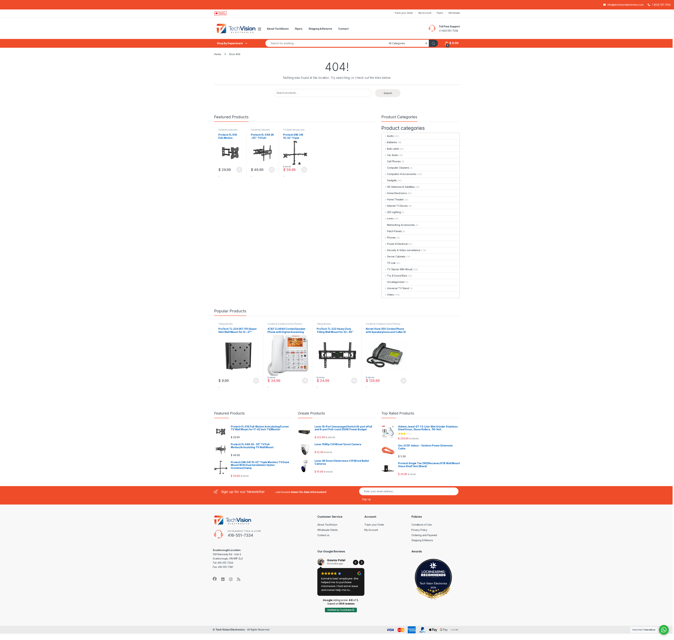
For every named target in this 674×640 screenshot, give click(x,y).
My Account (424, 12)
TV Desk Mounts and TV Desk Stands (293, 130)
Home (217, 54)
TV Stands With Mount (399, 269)
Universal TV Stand (398, 288)
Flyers (440, 12)
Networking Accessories (401, 224)
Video (390, 294)
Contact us (323, 535)
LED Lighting (394, 212)
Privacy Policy (419, 529)
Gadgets (392, 180)
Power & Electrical (397, 243)
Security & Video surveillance (403, 250)
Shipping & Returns (320, 28)
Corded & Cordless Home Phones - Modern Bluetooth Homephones (285, 325)
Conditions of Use (421, 524)
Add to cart (239, 170)
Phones (391, 237)
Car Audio (392, 155)
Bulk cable (393, 148)
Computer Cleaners (398, 167)
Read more (305, 381)
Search (388, 93)
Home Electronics (397, 193)
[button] (361, 562)
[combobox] (326, 43)
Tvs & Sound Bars (397, 275)
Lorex (390, 218)
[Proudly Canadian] (223, 13)
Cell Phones (394, 161)
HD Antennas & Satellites (401, 186)
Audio (390, 135)
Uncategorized (395, 281)
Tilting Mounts (225, 324)
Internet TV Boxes (397, 205)
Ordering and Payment (424, 535)
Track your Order (403, 12)
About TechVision (278, 28)
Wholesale (454, 12)
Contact (343, 28)
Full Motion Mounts (227, 129)
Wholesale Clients (327, 529)
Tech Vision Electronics (433, 583)
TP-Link (391, 262)
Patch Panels (394, 231)
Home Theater (395, 199)
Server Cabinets (396, 256)
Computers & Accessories (401, 174)
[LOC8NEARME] (433, 572)
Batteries (392, 142)
